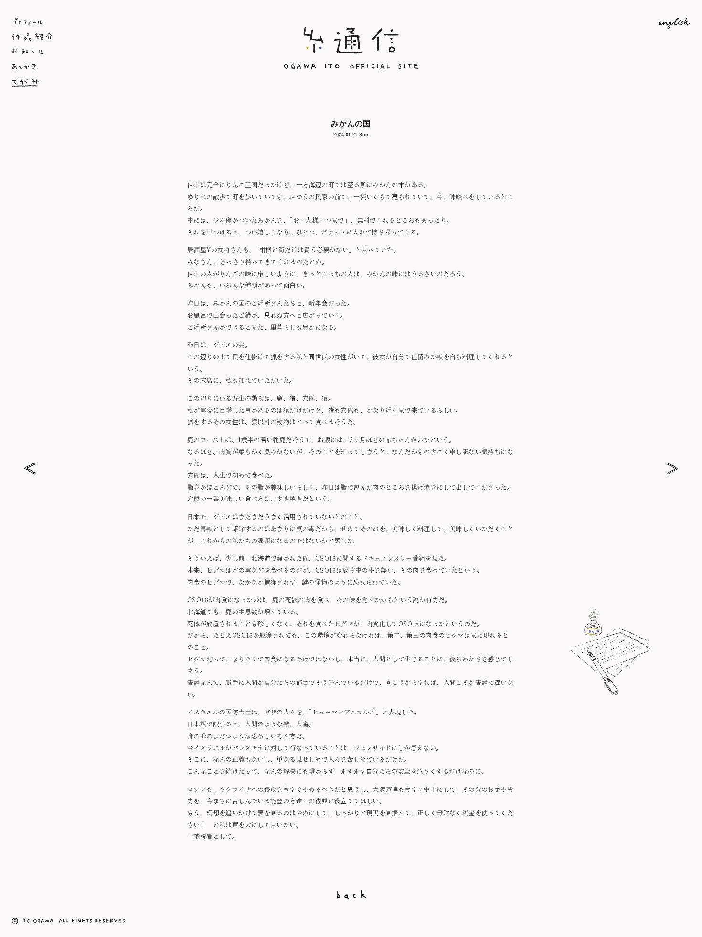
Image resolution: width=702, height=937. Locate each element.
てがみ (125, 82)
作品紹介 (125, 37)
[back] (351, 894)
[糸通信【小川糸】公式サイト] (351, 67)
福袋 (672, 469)
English (577, 23)
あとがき (125, 67)
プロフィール (125, 21)
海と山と (30, 469)
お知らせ (125, 52)
